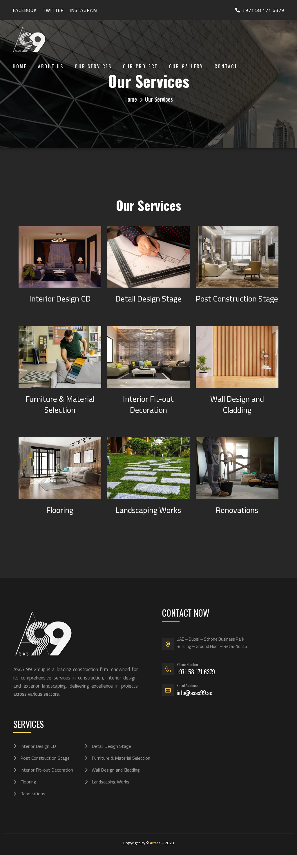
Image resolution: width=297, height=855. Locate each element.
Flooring (59, 510)
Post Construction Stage (237, 298)
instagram (83, 10)
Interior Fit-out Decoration (148, 404)
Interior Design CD (60, 298)
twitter (53, 10)
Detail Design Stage (148, 298)
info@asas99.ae (194, 692)
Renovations (237, 510)
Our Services (93, 66)
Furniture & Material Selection (60, 404)
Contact (226, 66)
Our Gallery (186, 66)
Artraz (155, 843)
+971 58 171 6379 (263, 10)
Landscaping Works (148, 510)
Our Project (140, 66)
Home (20, 66)
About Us (51, 66)
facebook (25, 10)
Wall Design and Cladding (237, 404)
